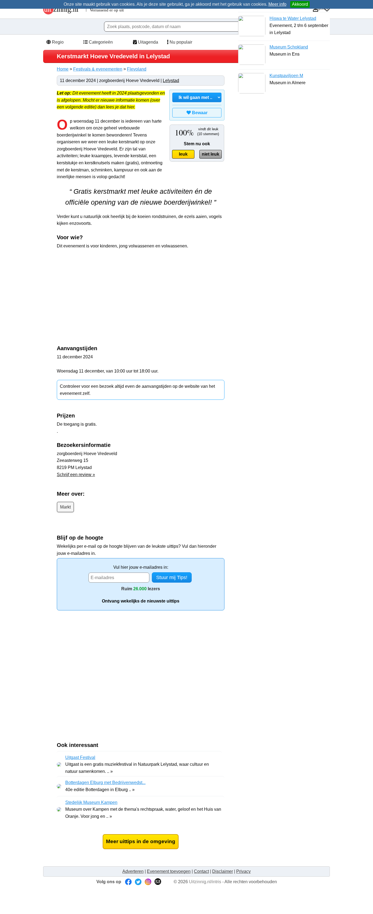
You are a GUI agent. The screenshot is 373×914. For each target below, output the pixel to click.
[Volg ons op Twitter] (138, 881)
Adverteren (133, 871)
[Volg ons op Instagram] (148, 881)
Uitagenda (147, 42)
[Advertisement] (103, 293)
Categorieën (100, 42)
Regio (57, 42)
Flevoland (136, 69)
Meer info (277, 4)
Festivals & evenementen (97, 69)
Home (63, 69)
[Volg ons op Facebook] (128, 881)
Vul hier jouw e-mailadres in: (140, 567)
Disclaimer (222, 871)
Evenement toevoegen (169, 871)
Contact (201, 871)
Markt (65, 507)
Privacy (243, 871)
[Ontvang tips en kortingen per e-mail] (158, 881)
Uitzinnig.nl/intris (205, 881)
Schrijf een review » (76, 474)
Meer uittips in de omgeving (140, 841)
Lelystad (171, 80)
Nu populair (180, 42)
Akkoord (300, 4)
